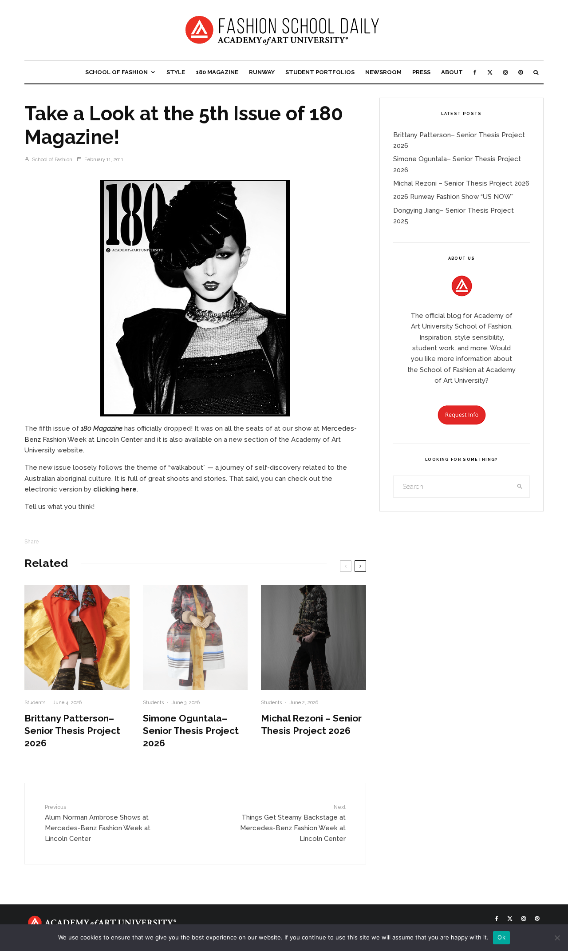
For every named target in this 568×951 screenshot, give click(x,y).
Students (34, 702)
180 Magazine (217, 72)
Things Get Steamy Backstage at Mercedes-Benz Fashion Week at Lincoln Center (293, 823)
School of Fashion (116, 72)
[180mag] (195, 298)
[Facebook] (475, 72)
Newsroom (383, 72)
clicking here (115, 489)
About (452, 72)
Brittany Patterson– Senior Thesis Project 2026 (72, 731)
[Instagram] (505, 72)
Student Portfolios (320, 72)
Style (175, 72)
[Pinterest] (520, 72)
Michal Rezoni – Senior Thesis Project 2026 (311, 724)
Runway (262, 72)
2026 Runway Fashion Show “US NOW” (453, 197)
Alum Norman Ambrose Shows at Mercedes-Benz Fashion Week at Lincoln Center (97, 823)
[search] (520, 486)
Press (421, 72)
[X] (490, 72)
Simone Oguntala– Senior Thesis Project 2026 (191, 731)
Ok (501, 937)
